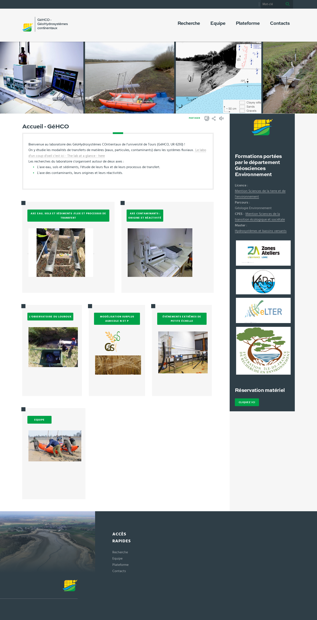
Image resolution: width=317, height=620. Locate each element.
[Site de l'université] (39, 589)
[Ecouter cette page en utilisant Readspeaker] (221, 119)
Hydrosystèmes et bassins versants (261, 231)
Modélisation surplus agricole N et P (117, 318)
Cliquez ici (247, 402)
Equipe (39, 419)
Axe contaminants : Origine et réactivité (145, 215)
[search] (271, 4)
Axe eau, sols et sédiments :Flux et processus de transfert (68, 215)
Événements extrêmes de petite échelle (182, 318)
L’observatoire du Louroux (50, 316)
